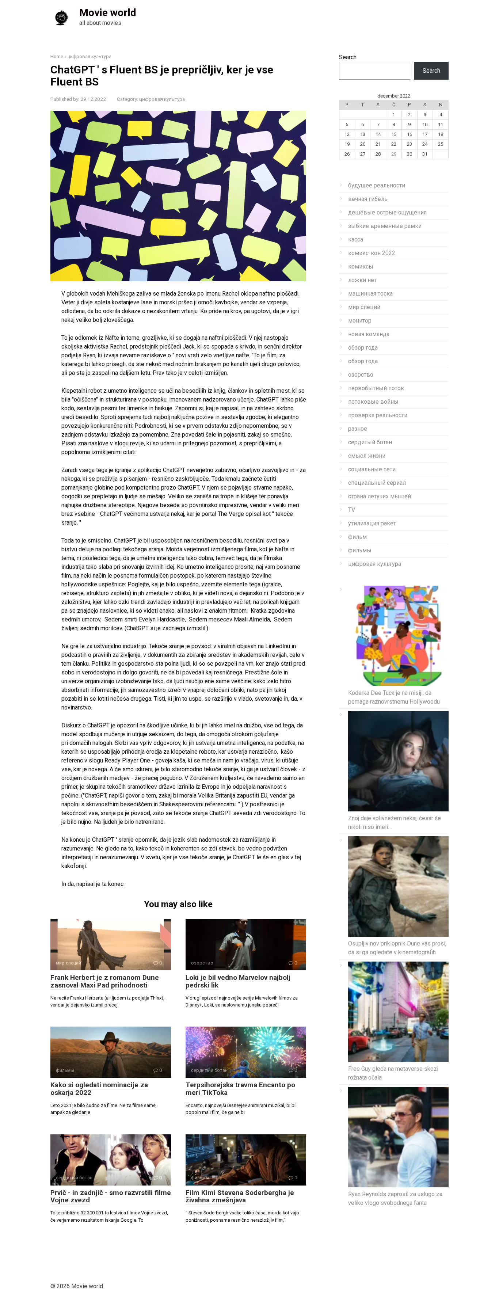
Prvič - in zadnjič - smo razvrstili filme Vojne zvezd (110, 1196)
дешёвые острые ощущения (387, 212)
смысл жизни (366, 455)
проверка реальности (377, 415)
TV (351, 509)
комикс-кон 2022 (371, 253)
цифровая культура (162, 99)
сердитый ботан (370, 442)
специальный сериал (377, 482)
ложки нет (362, 280)
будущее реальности (376, 185)
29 (393, 154)
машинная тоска (370, 293)
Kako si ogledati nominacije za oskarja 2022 (99, 1089)
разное (357, 428)
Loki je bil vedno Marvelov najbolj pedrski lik (238, 981)
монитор (360, 320)
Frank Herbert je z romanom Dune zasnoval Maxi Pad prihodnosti (104, 981)
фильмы (360, 550)
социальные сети (372, 469)
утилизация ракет (372, 523)
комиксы (360, 266)
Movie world (107, 13)
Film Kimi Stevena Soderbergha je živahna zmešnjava (240, 1196)
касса (355, 239)
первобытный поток (376, 388)
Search (348, 57)
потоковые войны (373, 401)
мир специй (364, 307)
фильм (357, 536)
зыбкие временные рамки (385, 225)
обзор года (363, 347)
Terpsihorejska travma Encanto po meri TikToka (240, 1089)
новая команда (368, 334)
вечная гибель (368, 198)
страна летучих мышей (379, 496)
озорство (360, 374)
